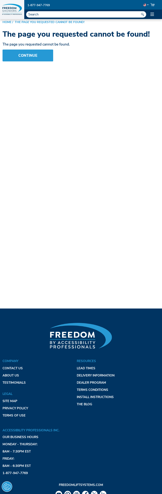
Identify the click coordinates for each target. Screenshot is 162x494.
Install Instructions (95, 397)
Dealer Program (91, 383)
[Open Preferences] (7, 486)
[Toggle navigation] (152, 14)
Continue (27, 55)
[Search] (142, 14)
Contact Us (13, 368)
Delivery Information (96, 375)
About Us (11, 375)
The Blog (84, 404)
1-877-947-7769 (38, 5)
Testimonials (14, 383)
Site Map (10, 401)
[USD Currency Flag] (145, 4)
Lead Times (86, 368)
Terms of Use (14, 415)
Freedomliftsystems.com (81, 485)
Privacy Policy (15, 408)
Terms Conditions (92, 390)
